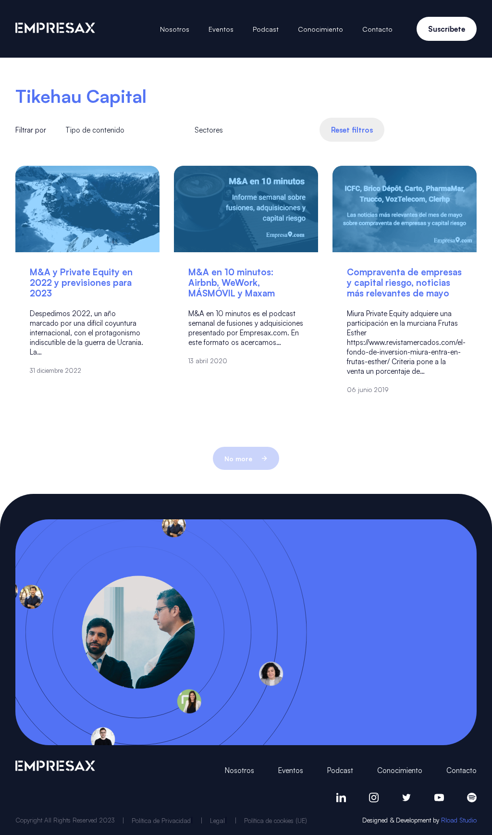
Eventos (221, 29)
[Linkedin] (341, 797)
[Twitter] (406, 797)
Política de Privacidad (161, 820)
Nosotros (174, 29)
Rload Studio (459, 820)
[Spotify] (472, 797)
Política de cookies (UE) (275, 820)
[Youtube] (439, 797)
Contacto (377, 29)
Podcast (266, 29)
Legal (217, 820)
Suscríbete (446, 29)
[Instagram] (374, 797)
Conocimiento (320, 29)
